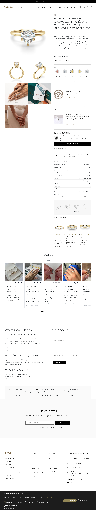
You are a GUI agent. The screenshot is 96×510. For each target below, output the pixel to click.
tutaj (35, 339)
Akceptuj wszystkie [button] (70, 500)
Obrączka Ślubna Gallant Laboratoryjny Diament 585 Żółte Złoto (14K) (84, 239)
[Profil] (84, 7)
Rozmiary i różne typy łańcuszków (37, 469)
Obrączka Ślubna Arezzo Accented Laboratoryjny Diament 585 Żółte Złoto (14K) (58, 240)
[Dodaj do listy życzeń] (54, 234)
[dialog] (48, 500)
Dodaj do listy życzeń (61, 148)
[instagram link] (71, 482)
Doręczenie (8, 461)
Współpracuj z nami (54, 468)
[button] (32, 499)
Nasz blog (52, 471)
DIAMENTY (50, 7)
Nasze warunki (9, 470)
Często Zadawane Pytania (38, 462)
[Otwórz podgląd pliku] (14, 272)
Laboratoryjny (58, 60)
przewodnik (26, 341)
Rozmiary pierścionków (38, 473)
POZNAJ (73, 7)
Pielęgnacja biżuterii (37, 476)
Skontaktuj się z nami (54, 462)
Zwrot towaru (8, 464)
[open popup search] (80, 7)
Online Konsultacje (75, 467)
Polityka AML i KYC (10, 475)
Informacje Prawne (54, 465)
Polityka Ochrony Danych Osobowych (15, 473)
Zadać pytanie (23, 322)
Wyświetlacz (87, 197)
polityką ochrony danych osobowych (54, 427)
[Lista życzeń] (88, 7)
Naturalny (66, 60)
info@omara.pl (77, 463)
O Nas (51, 459)
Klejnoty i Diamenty (36, 479)
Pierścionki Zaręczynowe (25, 7)
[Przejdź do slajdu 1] (42, 311)
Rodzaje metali (35, 465)
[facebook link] (68, 482)
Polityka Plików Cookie (11, 478)
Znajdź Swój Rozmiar (85, 106)
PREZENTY (66, 7)
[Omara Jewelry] (8, 7)
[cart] (91, 7)
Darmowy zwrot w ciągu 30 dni (66, 156)
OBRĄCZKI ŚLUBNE (40, 7)
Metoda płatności (9, 458)
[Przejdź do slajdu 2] (43, 311)
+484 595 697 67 (84, 459)
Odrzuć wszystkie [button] (84, 500)
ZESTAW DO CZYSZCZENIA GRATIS (73, 136)
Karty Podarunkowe (10, 467)
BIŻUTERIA (58, 7)
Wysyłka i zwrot (10, 322)
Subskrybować (61, 422)
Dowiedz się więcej (50, 497)
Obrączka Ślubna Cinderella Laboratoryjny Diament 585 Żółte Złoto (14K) (71, 240)
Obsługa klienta (36, 459)
